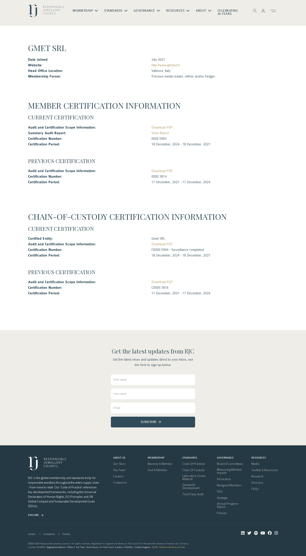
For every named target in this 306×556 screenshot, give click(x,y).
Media (255, 463)
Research (257, 476)
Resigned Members (229, 485)
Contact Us (120, 482)
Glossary (257, 482)
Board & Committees (230, 463)
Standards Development (190, 486)
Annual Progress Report (228, 505)
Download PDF (162, 127)
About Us (119, 458)
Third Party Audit (192, 494)
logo (46, 12)
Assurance (224, 479)
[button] (263, 11)
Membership (156, 458)
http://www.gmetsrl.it (165, 65)
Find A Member (157, 470)
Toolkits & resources (264, 470)
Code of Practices (193, 463)
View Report (160, 133)
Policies (222, 513)
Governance (225, 458)
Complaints (49, 534)
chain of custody (193, 470)
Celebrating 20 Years (228, 12)
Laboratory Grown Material (194, 477)
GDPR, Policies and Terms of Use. (168, 547)
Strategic (222, 498)
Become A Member (160, 463)
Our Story (119, 463)
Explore (33, 515)
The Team (119, 470)
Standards (189, 458)
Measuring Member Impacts (229, 471)
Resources (258, 458)
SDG (220, 491)
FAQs (255, 489)
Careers (118, 476)
